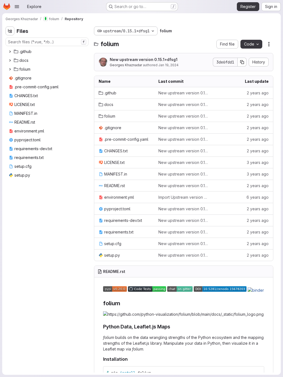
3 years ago (258, 162)
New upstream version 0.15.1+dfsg (183, 93)
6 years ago (258, 197)
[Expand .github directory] (10, 51)
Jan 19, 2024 (168, 65)
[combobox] (47, 42)
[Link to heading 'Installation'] (130, 359)
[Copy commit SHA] (242, 62)
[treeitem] (47, 51)
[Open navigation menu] (16, 6)
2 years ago (258, 93)
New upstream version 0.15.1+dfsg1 (143, 59)
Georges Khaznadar (126, 65)
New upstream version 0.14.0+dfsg (183, 162)
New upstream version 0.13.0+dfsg (183, 174)
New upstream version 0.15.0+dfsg (183, 104)
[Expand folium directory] (10, 69)
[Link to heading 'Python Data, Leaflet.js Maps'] (173, 327)
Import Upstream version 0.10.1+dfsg (183, 197)
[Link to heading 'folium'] (123, 303)
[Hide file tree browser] (10, 30)
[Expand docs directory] (10, 60)
